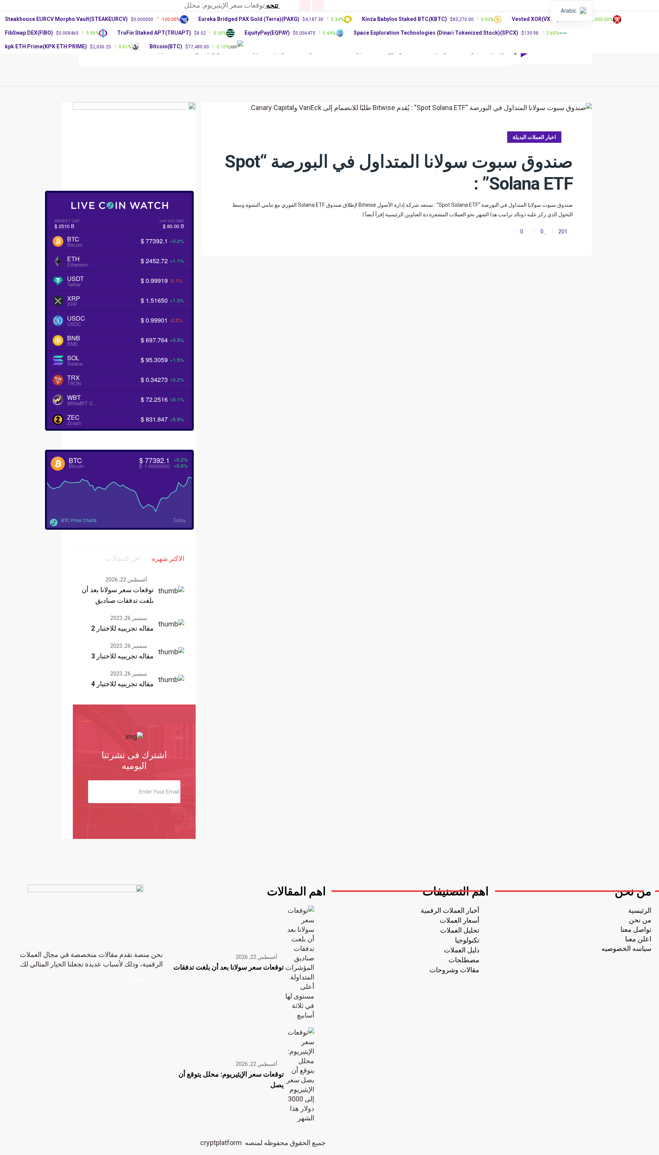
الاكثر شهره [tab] (168, 558)
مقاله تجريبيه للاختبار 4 (122, 684)
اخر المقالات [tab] (123, 558)
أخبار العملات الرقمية (450, 910)
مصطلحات (463, 960)
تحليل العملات (459, 930)
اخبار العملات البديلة (534, 137)
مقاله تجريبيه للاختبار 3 (122, 656)
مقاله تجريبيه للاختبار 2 (122, 628)
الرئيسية (639, 910)
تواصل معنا (635, 929)
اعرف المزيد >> (141, 979)
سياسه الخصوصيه (626, 948)
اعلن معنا (638, 939)
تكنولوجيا (467, 940)
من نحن (640, 920)
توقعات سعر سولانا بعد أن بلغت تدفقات (229, 967)
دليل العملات (461, 950)
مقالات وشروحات (454, 970)
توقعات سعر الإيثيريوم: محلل (224, 5)
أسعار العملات (459, 920)
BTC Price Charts (78, 520)
